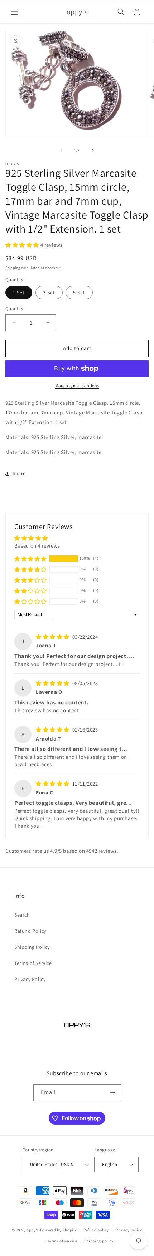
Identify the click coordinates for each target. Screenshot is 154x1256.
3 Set (49, 292)
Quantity (14, 308)
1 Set (19, 292)
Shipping (12, 267)
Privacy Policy (29, 979)
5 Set (79, 292)
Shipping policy (99, 1240)
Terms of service (62, 1240)
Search (22, 915)
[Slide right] (93, 150)
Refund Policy (30, 931)
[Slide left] (61, 150)
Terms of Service (33, 963)
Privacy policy (129, 1229)
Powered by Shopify (58, 1229)
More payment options (77, 385)
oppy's (33, 1229)
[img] (53, 636)
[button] (14, 12)
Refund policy (96, 1229)
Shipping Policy (32, 947)
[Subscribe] (113, 1092)
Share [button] (19, 473)
